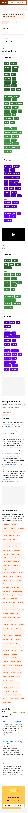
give (6, 264)
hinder (12, 185)
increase (7, 78)
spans (4, 676)
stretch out (8, 307)
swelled (5, 698)
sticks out (16, 684)
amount (5, 528)
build (13, 554)
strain (18, 687)
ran (4, 665)
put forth (7, 303)
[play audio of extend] (4, 32)
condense (8, 213)
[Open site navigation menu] (3, 2)
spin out (7, 147)
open (14, 82)
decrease (16, 173)
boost (6, 63)
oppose (7, 344)
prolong (7, 85)
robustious (13, 797)
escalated (21, 609)
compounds (15, 569)
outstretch (18, 635)
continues (6, 572)
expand (7, 74)
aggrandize (8, 96)
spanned (13, 672)
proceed (20, 646)
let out (14, 140)
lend (4, 632)
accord (7, 274)
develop (15, 67)
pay (12, 639)
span (19, 672)
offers (10, 635)
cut (14, 213)
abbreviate (8, 166)
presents (5, 646)
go (14, 617)
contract (15, 202)
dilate (6, 103)
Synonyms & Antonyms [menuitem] (6, 22)
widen (19, 89)
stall (13, 114)
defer (11, 576)
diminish (7, 177)
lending (18, 628)
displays (11, 584)
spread (14, 85)
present (18, 264)
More (11, 22)
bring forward (9, 296)
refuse (14, 344)
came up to (13, 558)
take (13, 89)
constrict (7, 202)
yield (13, 289)
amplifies (12, 528)
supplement (8, 118)
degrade (13, 206)
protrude (5, 661)
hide (6, 185)
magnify (15, 107)
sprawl (19, 676)
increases (13, 624)
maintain (12, 217)
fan (18, 613)
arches (5, 535)
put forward (16, 303)
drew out (5, 606)
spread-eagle (7, 684)
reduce (7, 192)
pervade (5, 643)
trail (16, 698)
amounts (5, 532)
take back (8, 220)
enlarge (15, 71)
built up (19, 554)
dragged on (6, 602)
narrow (18, 188)
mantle (7, 111)
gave (4, 617)
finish (11, 181)
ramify (19, 661)
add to (7, 129)
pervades (18, 639)
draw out (15, 136)
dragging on (6, 587)
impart (14, 282)
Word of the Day (13, 794)
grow (16, 621)
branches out (7, 550)
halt (16, 181)
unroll (12, 122)
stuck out (14, 691)
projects (14, 654)
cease (7, 170)
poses (12, 643)
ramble (13, 661)
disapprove (15, 336)
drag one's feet (16, 132)
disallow (7, 336)
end (6, 181)
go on (13, 74)
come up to (6, 565)
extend (5, 415)
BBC (6, 436)
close (12, 170)
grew (4, 621)
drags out (5, 598)
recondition (6, 669)
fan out (7, 140)
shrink (13, 196)
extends (11, 415)
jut (8, 628)
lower (11, 188)
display (18, 584)
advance (7, 260)
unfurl (6, 122)
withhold (7, 326)
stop (19, 196)
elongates (14, 606)
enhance (7, 71)
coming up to (16, 565)
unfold (16, 118)
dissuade (7, 340)
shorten (7, 196)
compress (8, 173)
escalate (5, 613)
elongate (19, 103)
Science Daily (8, 426)
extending (6, 418)
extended (20, 415)
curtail (7, 206)
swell (11, 698)
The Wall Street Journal (10, 464)
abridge (16, 166)
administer (6, 524)
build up (5, 558)
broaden (13, 63)
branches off (6, 546)
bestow (7, 278)
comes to (16, 561)
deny (13, 333)
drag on (20, 595)
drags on (12, 595)
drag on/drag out (18, 591)
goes (18, 617)
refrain (12, 322)
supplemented (7, 695)
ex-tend (12, 16)
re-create (10, 665)
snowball (5, 672)
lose (6, 188)
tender (7, 289)
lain (12, 628)
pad (20, 111)
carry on (7, 132)
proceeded (6, 650)
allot (13, 274)
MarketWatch (8, 453)
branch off (6, 554)
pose (19, 282)
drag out (7, 136)
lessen (18, 185)
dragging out (16, 587)
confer (14, 278)
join (4, 628)
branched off (7, 543)
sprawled (11, 676)
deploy (5, 580)
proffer (7, 286)
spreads (5, 680)
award (18, 274)
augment (7, 100)
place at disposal (10, 300)
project (21, 650)
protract (7, 114)
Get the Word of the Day (13, 805)
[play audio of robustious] (8, 801)
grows (10, 621)
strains (12, 687)
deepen (21, 572)
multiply (14, 111)
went (4, 702)
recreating (18, 665)
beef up (13, 129)
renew (14, 669)
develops (19, 580)
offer (4, 635)
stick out (5, 687)
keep (6, 217)
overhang (5, 639)
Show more (9, 42)
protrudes (6, 658)
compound (6, 569)
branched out (17, 550)
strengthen (6, 691)
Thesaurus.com (6, 2)
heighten (7, 107)
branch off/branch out (9, 539)
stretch (7, 89)
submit (14, 286)
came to (21, 558)
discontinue (15, 177)
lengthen (7, 82)
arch (18, 532)
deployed (18, 576)
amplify (16, 96)
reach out (8, 268)
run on (16, 143)
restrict (14, 192)
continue (7, 67)
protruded (14, 658)
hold (19, 213)
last (14, 78)
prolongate (8, 143)
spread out (15, 147)
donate (7, 282)
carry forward (7, 561)
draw (12, 103)
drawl (13, 602)
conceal (7, 333)
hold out (18, 296)
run (19, 669)
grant (11, 264)
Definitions (21, 22)
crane (14, 100)
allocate (15, 260)
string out (8, 151)
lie (8, 632)
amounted (21, 528)
